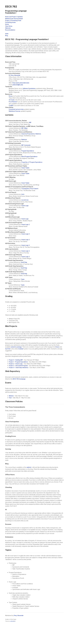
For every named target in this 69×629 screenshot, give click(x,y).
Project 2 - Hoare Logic (16, 363)
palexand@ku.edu (17, 84)
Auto (22, 194)
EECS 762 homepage (19, 379)
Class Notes (8, 26)
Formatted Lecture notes (16, 109)
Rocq (10, 96)
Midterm (11, 396)
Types (22, 279)
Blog (6, 35)
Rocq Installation (10, 30)
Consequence (25, 188)
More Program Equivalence (29, 156)
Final (10, 397)
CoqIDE (11, 105)
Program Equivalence (27, 151)
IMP (30, 122)
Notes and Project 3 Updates (14, 16)
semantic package (16, 347)
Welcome (8, 28)
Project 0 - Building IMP (16, 360)
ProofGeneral (13, 101)
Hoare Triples (25, 168)
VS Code (11, 100)
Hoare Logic (25, 205)
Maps (25, 128)
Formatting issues (10, 22)
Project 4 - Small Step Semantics (18, 367)
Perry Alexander (18, 615)
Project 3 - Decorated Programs (18, 365)
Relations (38, 134)
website (29, 467)
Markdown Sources (14, 111)
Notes (7, 24)
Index (6, 33)
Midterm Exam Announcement (14, 18)
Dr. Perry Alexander (14, 75)
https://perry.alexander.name (20, 83)
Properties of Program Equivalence (31, 162)
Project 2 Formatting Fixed (13, 20)
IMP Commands (25, 145)
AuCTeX (7, 349)
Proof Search (34, 188)
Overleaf (20, 349)
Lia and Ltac (25, 200)
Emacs (57, 347)
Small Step (24, 262)
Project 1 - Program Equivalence (18, 362)
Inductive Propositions (28, 134)
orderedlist (12, 621)
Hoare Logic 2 (25, 224)
